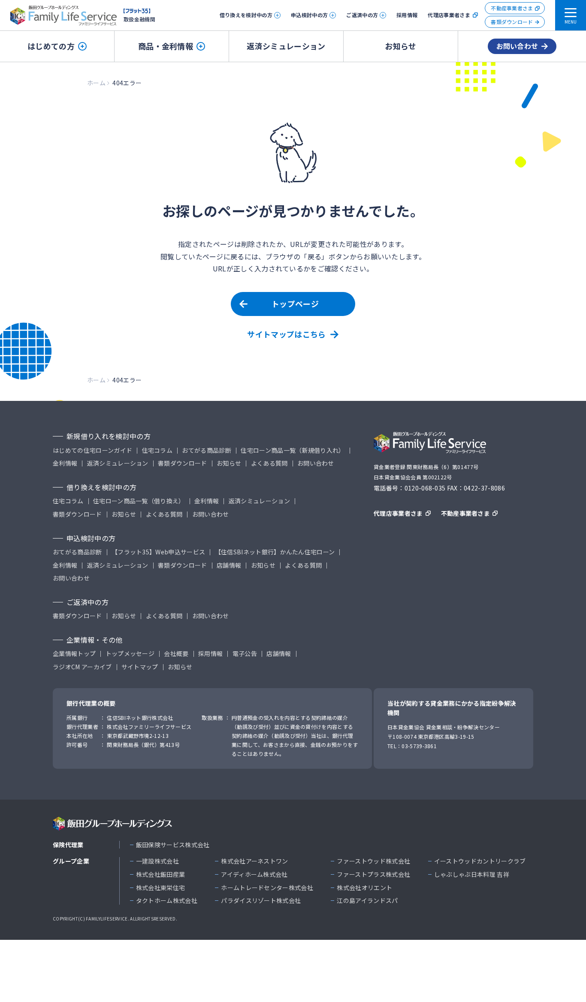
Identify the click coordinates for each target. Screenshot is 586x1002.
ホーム (96, 82)
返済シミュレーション (286, 45)
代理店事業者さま (449, 15)
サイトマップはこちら (286, 334)
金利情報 (65, 463)
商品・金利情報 (165, 45)
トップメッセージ (130, 654)
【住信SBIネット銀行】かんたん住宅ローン (275, 552)
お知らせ (400, 45)
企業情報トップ (74, 654)
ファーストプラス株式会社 (373, 874)
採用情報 (406, 14)
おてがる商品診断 (206, 450)
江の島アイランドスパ (367, 901)
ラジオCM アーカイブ (82, 667)
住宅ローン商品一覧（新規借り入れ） (292, 450)
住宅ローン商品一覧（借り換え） (139, 501)
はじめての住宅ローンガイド (92, 450)
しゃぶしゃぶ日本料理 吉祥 (471, 874)
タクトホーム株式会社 (166, 901)
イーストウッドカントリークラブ (480, 861)
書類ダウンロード (512, 21)
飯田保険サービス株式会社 (173, 845)
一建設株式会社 (157, 861)
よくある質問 (269, 463)
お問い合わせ (517, 46)
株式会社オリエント (364, 888)
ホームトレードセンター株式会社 (267, 888)
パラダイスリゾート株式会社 (261, 901)
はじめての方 (51, 45)
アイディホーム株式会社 (254, 874)
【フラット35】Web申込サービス (158, 552)
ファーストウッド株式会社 (373, 861)
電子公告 (245, 654)
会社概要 (176, 654)
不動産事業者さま (512, 8)
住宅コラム (157, 450)
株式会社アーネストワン (254, 861)
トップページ (295, 303)
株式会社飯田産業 (160, 874)
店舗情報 (229, 565)
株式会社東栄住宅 (160, 888)
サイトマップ (139, 667)
